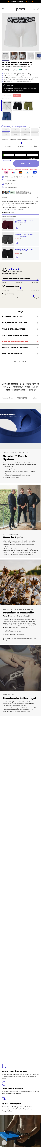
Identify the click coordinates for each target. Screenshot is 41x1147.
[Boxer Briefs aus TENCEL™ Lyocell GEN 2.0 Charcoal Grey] (8, 239)
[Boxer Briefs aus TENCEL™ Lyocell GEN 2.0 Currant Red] (8, 225)
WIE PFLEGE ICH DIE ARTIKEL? (15, 335)
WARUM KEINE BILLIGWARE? (14, 323)
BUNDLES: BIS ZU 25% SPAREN (15, 341)
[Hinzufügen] (16, 228)
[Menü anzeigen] (3, 9)
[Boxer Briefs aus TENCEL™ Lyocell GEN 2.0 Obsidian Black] (8, 253)
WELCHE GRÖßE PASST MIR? (14, 329)
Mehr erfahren (8, 212)
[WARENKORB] (38, 9)
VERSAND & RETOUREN (12, 354)
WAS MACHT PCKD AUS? (12, 317)
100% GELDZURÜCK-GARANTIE (15, 348)
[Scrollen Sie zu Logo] (7, 398)
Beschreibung (5, 197)
